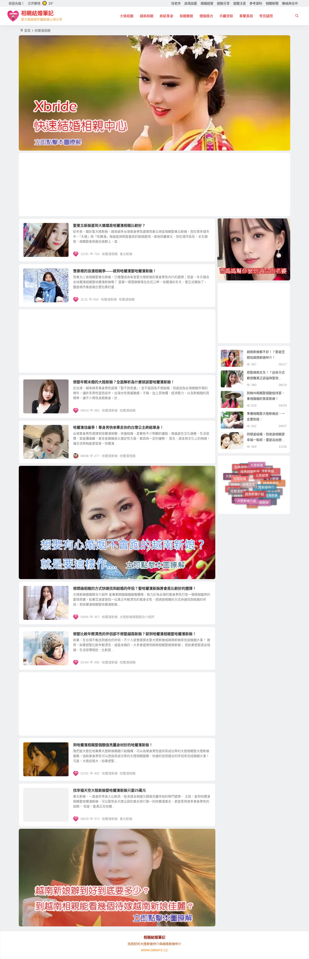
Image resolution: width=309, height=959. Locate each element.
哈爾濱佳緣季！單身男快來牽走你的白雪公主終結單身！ (118, 427)
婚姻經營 (207, 3)
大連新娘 (265, 500)
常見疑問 (266, 16)
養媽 (252, 487)
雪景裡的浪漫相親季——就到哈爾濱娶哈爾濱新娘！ (114, 271)
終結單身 (166, 16)
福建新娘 (240, 486)
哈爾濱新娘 (109, 299)
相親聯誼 (186, 16)
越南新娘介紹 (254, 466)
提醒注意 (239, 3)
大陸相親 (126, 16)
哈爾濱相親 (110, 254)
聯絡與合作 (290, 3)
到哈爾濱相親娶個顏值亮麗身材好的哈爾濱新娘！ (113, 745)
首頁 (27, 30)
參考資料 (256, 3)
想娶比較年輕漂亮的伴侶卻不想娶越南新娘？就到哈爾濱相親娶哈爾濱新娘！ (134, 634)
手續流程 (226, 16)
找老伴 (176, 3)
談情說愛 (190, 3)
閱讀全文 (206, 254)
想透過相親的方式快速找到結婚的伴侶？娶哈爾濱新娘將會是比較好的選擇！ (134, 588)
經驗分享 (223, 3)
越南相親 (146, 16)
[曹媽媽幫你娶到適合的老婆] (253, 249)
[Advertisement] (154, 184)
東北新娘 (126, 254)
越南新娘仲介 (243, 498)
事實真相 (246, 16)
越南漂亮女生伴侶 (265, 488)
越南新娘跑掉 (259, 475)
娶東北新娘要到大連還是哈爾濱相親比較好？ (109, 225)
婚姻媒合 (206, 16)
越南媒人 (249, 504)
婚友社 (256, 499)
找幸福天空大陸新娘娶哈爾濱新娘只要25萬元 (109, 790)
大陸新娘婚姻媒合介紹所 (137, 617)
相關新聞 (272, 3)
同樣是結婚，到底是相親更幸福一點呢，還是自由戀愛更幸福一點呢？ (266, 439)
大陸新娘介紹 (246, 474)
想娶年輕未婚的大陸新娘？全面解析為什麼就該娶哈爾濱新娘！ (123, 382)
